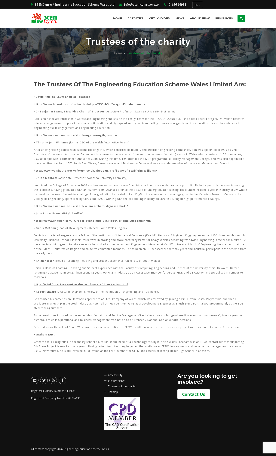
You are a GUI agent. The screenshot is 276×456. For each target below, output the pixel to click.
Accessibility (115, 375)
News (180, 18)
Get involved (159, 18)
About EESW (200, 18)
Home (117, 18)
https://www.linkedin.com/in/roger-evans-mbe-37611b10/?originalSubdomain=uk (92, 220)
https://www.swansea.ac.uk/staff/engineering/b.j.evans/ (75, 135)
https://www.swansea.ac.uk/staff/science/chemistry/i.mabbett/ (81, 206)
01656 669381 (178, 4)
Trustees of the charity (122, 386)
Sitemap (113, 392)
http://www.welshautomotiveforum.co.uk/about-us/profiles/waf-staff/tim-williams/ (95, 170)
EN (197, 5)
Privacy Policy (116, 380)
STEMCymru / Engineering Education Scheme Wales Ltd (74, 4)
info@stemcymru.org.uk (141, 4)
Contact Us (193, 394)
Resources (224, 18)
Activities (135, 18)
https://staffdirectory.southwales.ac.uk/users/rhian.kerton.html (81, 284)
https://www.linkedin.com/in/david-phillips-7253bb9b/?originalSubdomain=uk (89, 104)
